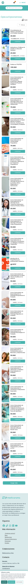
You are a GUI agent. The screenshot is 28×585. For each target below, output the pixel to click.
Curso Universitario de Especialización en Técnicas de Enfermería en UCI (17, 464)
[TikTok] (6, 525)
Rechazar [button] (11, 582)
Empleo (7, 543)
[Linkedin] (13, 525)
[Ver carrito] (14, 2)
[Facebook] (3, 525)
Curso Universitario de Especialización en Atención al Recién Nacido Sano (16, 427)
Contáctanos (6, 568)
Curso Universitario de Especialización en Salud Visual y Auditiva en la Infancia (17, 276)
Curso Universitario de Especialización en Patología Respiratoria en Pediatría (17, 295)
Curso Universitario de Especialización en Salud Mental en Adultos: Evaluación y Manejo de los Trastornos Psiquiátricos (17, 160)
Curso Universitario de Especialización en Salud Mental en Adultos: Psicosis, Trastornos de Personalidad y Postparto (17, 121)
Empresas (8, 541)
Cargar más (14, 483)
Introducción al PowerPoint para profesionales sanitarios (17, 260)
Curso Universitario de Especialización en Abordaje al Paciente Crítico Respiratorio (16, 222)
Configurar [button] (19, 582)
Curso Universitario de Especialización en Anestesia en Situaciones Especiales (17, 389)
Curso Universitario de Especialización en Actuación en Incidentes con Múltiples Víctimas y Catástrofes (17, 241)
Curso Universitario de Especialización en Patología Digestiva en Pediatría (16, 313)
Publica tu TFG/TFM (16, 64)
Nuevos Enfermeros (11, 539)
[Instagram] (10, 525)
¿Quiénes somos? (10, 533)
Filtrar (23, 25)
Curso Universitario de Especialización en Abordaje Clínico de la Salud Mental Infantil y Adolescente (16, 101)
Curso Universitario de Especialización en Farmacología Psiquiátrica (16, 141)
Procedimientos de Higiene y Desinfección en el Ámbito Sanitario (16, 32)
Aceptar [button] (4, 582)
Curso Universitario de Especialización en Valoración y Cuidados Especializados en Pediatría (16, 369)
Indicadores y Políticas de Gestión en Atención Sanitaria (17, 49)
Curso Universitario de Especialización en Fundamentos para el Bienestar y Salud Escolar (17, 350)
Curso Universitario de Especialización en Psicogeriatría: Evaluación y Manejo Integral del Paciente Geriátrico (16, 80)
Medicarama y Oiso (8, 553)
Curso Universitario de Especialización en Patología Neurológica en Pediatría (17, 332)
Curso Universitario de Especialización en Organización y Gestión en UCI (17, 446)
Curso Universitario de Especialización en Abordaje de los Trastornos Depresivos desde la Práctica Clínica (17, 202)
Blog (6, 535)
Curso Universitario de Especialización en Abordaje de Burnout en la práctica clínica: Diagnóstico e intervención (17, 182)
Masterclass (8, 537)
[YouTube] (16, 525)
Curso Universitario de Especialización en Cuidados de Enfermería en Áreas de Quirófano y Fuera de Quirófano (17, 408)
